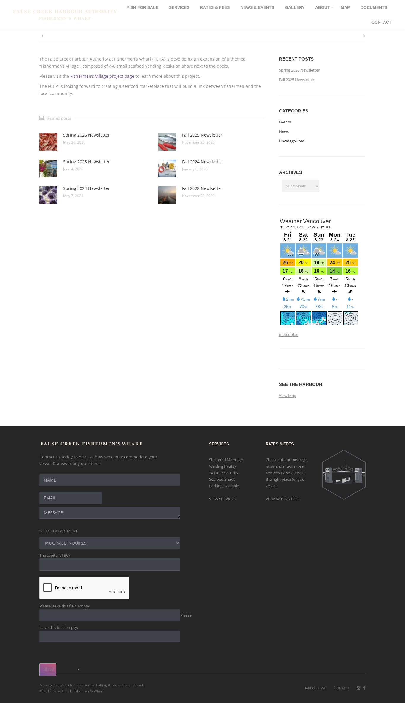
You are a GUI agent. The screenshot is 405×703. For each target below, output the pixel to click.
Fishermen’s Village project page (102, 76)
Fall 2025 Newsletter (202, 135)
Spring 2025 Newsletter (86, 161)
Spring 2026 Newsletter (86, 135)
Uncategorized (291, 141)
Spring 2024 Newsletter (86, 188)
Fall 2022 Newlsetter (202, 188)
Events (285, 122)
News (284, 131)
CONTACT (341, 688)
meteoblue (288, 334)
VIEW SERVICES (222, 499)
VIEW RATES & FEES (282, 499)
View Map (287, 395)
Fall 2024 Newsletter (202, 161)
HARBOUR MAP (315, 688)
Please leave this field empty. (64, 606)
